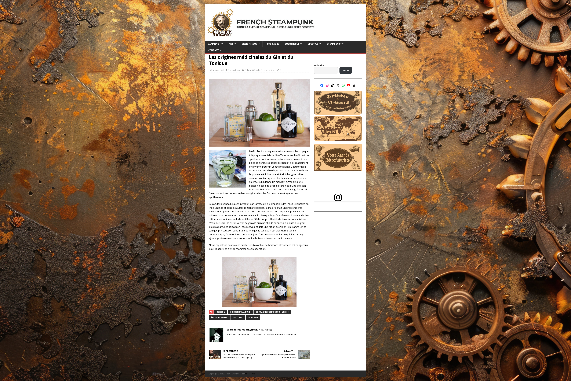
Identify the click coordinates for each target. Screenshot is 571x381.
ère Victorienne (219, 317)
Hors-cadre (272, 43)
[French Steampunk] (285, 39)
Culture (248, 70)
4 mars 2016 (218, 70)
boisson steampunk (240, 312)
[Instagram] (327, 85)
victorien (253, 317)
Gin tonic (238, 317)
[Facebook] (322, 85)
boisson (221, 312)
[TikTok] (332, 85)
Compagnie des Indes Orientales (272, 312)
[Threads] (354, 85)
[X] (338, 85)
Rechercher (319, 65)
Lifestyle (256, 70)
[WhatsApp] (343, 85)
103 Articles (266, 329)
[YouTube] (348, 85)
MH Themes (250, 374)
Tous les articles (268, 70)
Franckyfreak (234, 70)
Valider (346, 70)
